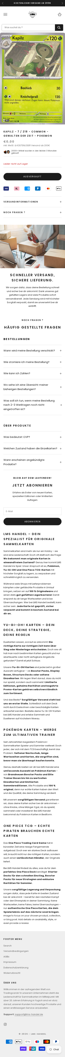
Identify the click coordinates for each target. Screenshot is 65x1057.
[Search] (59, 27)
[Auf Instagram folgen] (5, 1024)
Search (7, 945)
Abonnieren (32, 521)
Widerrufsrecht (11, 973)
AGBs (6, 956)
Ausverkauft (32, 176)
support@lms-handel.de (29, 1014)
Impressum (9, 962)
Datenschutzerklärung (15, 967)
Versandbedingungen (16, 951)
